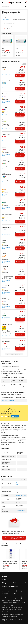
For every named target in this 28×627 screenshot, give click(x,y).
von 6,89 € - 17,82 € (10, 17)
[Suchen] (25, 6)
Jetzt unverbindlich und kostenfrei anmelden (14, 537)
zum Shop (19, 75)
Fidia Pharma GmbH (7, 19)
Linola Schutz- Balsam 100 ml (10, 561)
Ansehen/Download (20, 510)
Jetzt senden (15, 416)
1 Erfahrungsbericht (11, 26)
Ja (3, 416)
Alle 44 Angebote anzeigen (13, 354)
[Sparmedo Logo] (14, 2)
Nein (9, 416)
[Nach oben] (25, 623)
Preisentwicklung (10, 28)
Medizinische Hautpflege (8, 400)
